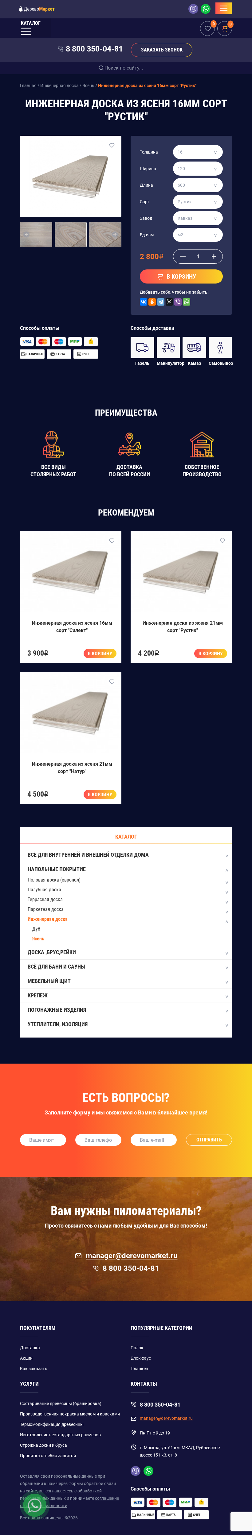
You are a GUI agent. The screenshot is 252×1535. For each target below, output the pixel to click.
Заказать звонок (162, 50)
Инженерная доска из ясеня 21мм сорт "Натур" (72, 767)
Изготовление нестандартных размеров (60, 1434)
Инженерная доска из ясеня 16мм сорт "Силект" (72, 626)
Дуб (36, 929)
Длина (146, 185)
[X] (169, 302)
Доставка (30, 1347)
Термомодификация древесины (52, 1424)
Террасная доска (45, 899)
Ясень (38, 939)
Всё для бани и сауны (56, 966)
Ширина (148, 168)
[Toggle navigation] (223, 8)
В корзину (100, 654)
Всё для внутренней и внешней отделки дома (88, 854)
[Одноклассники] (152, 302)
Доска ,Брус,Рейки (52, 952)
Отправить (209, 1140)
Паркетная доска (46, 909)
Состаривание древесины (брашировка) (60, 1403)
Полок (137, 1347)
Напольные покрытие (57, 869)
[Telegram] (160, 302)
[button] (26, 235)
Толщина (149, 152)
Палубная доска (44, 890)
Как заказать (33, 1368)
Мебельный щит (49, 981)
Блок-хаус (141, 1358)
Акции (26, 1358)
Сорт (144, 201)
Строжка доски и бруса (43, 1445)
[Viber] (178, 302)
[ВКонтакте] (143, 302)
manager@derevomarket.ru (131, 1255)
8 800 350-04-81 (94, 48)
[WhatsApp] (186, 302)
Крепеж (38, 995)
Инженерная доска (48, 919)
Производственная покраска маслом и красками (70, 1413)
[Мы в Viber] (194, 9)
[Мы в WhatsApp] (206, 9)
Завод (146, 218)
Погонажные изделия (57, 1010)
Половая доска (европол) (54, 880)
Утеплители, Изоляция (58, 1024)
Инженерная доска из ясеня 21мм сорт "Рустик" (183, 626)
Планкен (139, 1368)
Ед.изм (147, 234)
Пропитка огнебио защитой (48, 1455)
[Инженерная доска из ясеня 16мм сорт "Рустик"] (70, 176)
